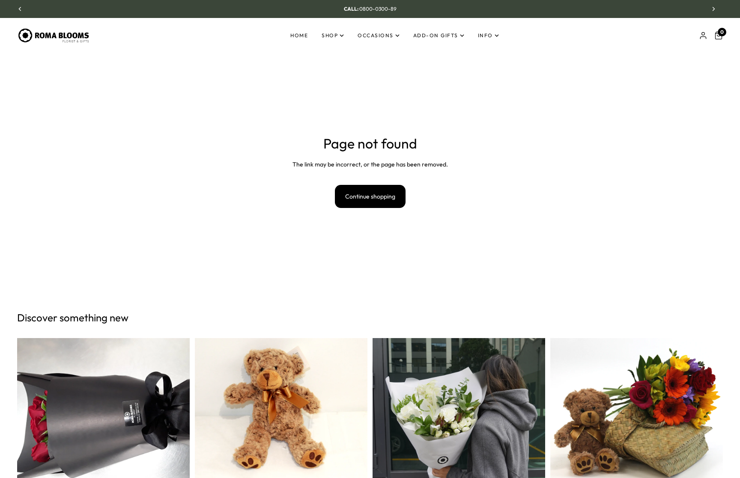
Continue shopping (370, 196)
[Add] (176, 470)
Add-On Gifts (435, 35)
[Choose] (532, 470)
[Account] (703, 35)
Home (299, 35)
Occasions (376, 35)
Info (485, 35)
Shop (330, 35)
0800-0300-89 (378, 9)
